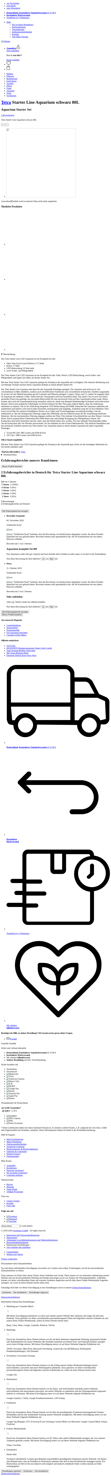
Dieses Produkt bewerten (12, 466)
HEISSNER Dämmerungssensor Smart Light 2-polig (29, 648)
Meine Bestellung (14, 1142)
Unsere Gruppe (13, 1201)
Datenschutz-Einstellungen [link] (17, 1245)
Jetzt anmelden (12, 51)
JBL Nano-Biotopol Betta (17, 653)
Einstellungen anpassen (38, 1292)
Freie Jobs (10, 1206)
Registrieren (11, 1168)
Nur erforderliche (20, 1292)
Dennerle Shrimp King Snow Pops (21, 655)
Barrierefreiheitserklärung (17, 1242)
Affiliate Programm (14, 1192)
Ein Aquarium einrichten (16, 632)
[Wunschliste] (8, 64)
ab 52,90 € (31, 13)
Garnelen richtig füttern (16, 635)
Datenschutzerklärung (81, 1287)
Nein (51, 559)
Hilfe (8, 22)
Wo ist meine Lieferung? (16, 1173)
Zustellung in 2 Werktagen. (18, 17)
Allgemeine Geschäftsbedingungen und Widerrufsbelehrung (32, 1240)
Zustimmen (6, 1292)
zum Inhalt (11, 6)
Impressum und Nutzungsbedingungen (23, 1235)
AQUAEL (11, 646)
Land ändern (27, 1226)
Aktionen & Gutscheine (16, 1151)
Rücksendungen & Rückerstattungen (22, 1149)
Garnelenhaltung (13, 625)
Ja (43, 559)
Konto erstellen (12, 60)
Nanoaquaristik (12, 630)
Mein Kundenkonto (14, 1139)
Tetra (6, 102)
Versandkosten (18, 29)
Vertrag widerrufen (9, 1259)
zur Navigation (12, 3)
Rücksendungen (19, 27)
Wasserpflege (12, 628)
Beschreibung (9, 354)
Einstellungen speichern (11, 1471)
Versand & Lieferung (15, 1146)
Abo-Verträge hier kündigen (18, 1247)
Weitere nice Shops (14, 1254)
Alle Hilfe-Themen (20, 37)
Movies (9, 1184)
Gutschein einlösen (14, 1175)
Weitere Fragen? (13, 1154)
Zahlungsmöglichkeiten (22, 32)
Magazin (10, 1187)
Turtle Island (11, 1189)
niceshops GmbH (20, 1230)
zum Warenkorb (13, 8)
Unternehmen (12, 1252)
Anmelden (10, 1165)
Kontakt (15, 34)
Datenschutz (11, 1237)
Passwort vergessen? (15, 1170)
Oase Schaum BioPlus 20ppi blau (20, 650)
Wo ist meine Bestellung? (23, 24)
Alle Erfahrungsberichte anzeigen (15, 511)
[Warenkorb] (58, 68)
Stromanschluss (10, 455)
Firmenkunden (12, 1156)
